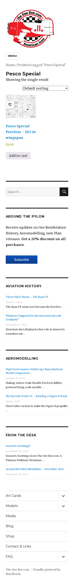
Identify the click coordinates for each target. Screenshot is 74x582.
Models (12, 506)
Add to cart (18, 156)
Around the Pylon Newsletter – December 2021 (35, 469)
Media (11, 516)
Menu (12, 55)
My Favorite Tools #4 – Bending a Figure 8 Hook (36, 396)
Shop (10, 536)
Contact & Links (18, 546)
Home (10, 65)
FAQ (9, 556)
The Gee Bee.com (17, 569)
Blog (10, 526)
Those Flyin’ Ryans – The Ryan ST (27, 296)
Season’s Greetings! (18, 445)
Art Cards (13, 496)
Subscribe (21, 259)
